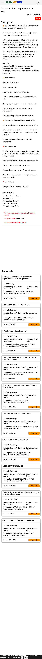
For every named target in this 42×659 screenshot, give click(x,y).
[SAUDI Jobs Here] (14, 3)
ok (22, 657)
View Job (34, 298)
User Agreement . (16, 657)
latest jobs (20, 219)
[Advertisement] (21, 246)
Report (38, 18)
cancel (26, 657)
